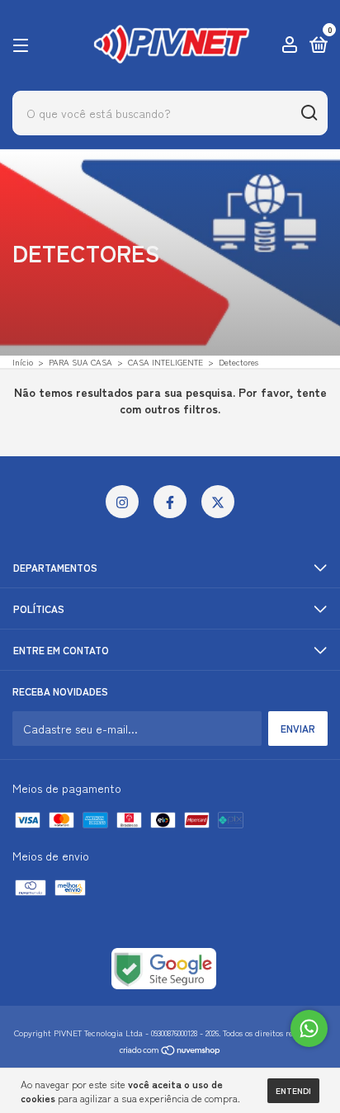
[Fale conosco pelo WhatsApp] (309, 1028)
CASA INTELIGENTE (165, 362)
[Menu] (23, 46)
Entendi (293, 1090)
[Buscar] (308, 113)
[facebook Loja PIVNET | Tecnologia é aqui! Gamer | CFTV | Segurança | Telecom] (170, 501)
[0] (316, 46)
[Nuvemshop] (170, 1051)
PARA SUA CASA (80, 362)
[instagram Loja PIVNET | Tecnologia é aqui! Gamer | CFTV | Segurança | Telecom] (122, 501)
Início (22, 362)
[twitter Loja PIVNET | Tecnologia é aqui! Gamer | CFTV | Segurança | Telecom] (217, 501)
